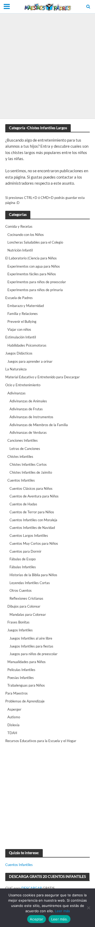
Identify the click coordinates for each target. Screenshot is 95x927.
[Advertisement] (47, 66)
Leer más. (59, 919)
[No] (88, 907)
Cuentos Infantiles (19, 865)
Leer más (62, 911)
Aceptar (36, 919)
